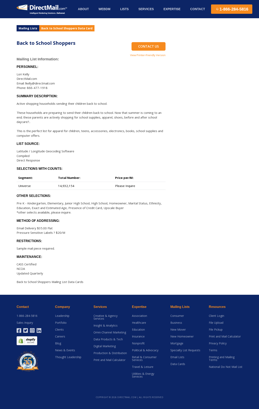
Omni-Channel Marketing (109, 332)
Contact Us (148, 46)
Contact (197, 9)
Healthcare (139, 322)
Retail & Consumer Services (144, 358)
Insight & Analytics (105, 325)
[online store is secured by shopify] (27, 340)
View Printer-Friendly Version (148, 55)
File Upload (216, 322)
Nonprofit (138, 343)
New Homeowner (182, 336)
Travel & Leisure (142, 366)
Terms (213, 350)
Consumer (177, 315)
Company (62, 307)
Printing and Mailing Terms (222, 358)
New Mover (178, 329)
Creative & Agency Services (105, 317)
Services (100, 307)
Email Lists (177, 357)
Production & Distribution (110, 353)
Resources (217, 307)
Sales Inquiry (25, 322)
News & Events (65, 350)
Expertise (139, 307)
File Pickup (216, 329)
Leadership (62, 315)
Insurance (138, 336)
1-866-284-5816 (27, 315)
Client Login (216, 315)
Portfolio (61, 322)
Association (139, 315)
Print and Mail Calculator (109, 360)
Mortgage (176, 343)
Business (176, 322)
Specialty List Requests (185, 350)
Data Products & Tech (108, 339)
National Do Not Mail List (225, 366)
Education (138, 329)
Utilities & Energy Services (143, 375)
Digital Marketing (104, 346)
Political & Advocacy (145, 350)
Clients (59, 329)
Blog (58, 343)
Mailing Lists (28, 28)
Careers (60, 336)
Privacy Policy (218, 343)
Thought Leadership (68, 357)
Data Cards (177, 364)
